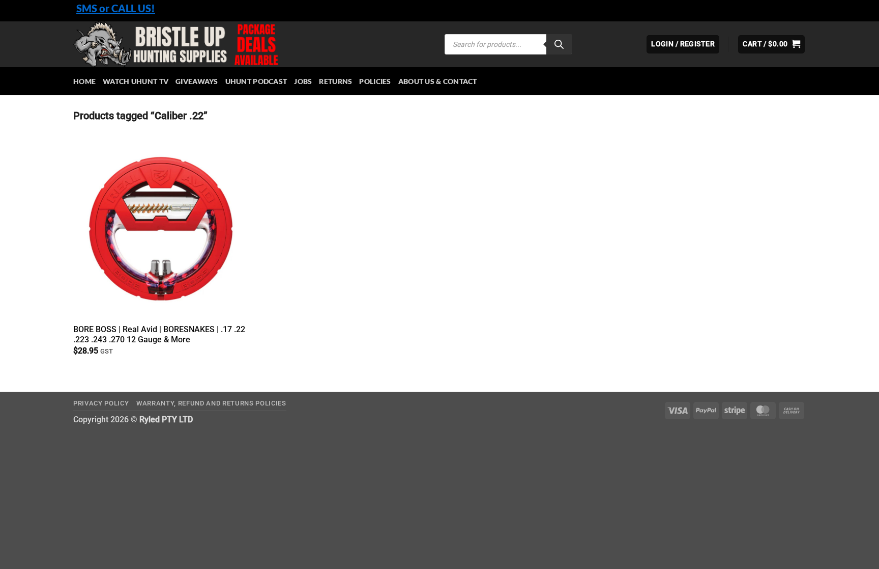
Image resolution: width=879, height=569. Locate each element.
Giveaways (196, 81)
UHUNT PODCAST (256, 81)
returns (335, 81)
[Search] (559, 44)
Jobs (303, 81)
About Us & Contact (437, 81)
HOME (84, 81)
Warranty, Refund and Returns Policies (211, 403)
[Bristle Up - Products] (251, 44)
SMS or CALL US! (115, 8)
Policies (375, 81)
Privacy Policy (101, 403)
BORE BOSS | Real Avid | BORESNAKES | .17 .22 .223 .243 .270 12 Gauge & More (159, 334)
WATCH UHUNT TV (135, 81)
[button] (771, 44)
